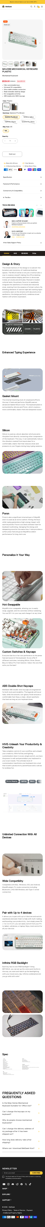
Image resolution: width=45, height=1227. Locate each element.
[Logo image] (7, 6)
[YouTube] (4, 1184)
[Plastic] (6, 106)
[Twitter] (26, 1184)
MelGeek (12, 1207)
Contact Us (20, 237)
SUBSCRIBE (36, 1173)
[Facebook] (21, 1184)
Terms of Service (19, 1210)
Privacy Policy (7, 1210)
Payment (30, 1210)
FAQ (13, 237)
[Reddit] (17, 1184)
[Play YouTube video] (9, 213)
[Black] (14, 106)
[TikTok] (30, 1184)
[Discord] (12, 1184)
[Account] (34, 6)
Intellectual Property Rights (12, 1213)
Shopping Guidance (18, 227)
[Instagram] (8, 1184)
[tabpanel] (4, 63)
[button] (5, 43)
